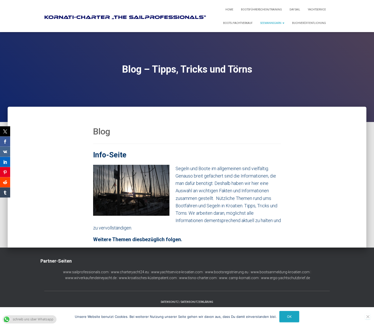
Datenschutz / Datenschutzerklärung (187, 302)
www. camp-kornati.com (239, 278)
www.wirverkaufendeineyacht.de (91, 278)
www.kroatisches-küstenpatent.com (148, 278)
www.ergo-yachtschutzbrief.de (285, 278)
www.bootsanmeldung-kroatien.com (280, 272)
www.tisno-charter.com (198, 278)
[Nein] (367, 316)
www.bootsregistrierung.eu (226, 272)
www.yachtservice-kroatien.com (177, 272)
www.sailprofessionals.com (86, 272)
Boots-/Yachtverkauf (238, 23)
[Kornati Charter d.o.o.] (127, 16)
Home (229, 9)
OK (289, 317)
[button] (283, 23)
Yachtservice (317, 9)
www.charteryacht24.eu (130, 272)
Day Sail (295, 9)
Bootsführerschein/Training (261, 9)
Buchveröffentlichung (309, 23)
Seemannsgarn (271, 23)
